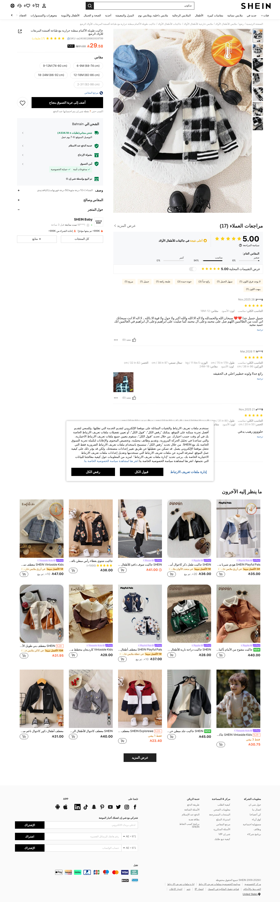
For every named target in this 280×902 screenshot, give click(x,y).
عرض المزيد (140, 757)
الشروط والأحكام (252, 889)
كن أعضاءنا (255, 814)
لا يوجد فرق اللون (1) (250, 281)
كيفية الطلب (223, 804)
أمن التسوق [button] (86, 163)
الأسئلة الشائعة (191, 809)
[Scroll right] (11, 15)
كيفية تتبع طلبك (222, 839)
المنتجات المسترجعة (219, 814)
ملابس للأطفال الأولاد (226, 24)
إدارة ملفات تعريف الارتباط (180, 884)
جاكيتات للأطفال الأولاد (169, 24)
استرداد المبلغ (223, 819)
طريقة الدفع (193, 804)
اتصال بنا (256, 809)
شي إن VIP (224, 834)
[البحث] (90, 6)
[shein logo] (256, 5)
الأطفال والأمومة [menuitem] (70, 15)
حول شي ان (255, 804)
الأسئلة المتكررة (222, 829)
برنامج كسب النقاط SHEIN (189, 825)
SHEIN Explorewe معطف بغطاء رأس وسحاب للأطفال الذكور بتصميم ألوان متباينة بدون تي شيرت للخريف (139, 731)
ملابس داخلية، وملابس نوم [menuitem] (153, 15)
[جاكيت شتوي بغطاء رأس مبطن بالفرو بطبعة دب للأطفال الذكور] (91, 528)
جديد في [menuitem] (251, 15)
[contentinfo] (76, 872)
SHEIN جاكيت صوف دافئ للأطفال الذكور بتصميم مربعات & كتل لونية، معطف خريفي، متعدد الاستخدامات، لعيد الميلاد (140, 564)
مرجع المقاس (223, 824)
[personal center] (44, 5)
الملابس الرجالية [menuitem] (181, 15)
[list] (105, 807)
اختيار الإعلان (175, 889)
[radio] (88, 65)
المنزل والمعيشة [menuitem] (124, 15)
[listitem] (238, 539)
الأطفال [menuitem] (199, 15)
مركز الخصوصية (253, 884)
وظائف (257, 829)
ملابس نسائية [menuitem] (235, 15)
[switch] (192, 269)
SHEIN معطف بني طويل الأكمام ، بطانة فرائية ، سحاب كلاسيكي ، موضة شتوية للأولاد (41, 645)
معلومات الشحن (222, 809)
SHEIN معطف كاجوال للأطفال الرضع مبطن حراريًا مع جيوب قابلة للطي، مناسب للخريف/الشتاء (91, 731)
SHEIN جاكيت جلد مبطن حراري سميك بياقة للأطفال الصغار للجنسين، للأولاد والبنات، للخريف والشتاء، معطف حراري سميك (189, 731)
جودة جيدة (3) (184, 281)
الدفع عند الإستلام (190, 814)
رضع (241, 24)
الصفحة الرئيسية (254, 24)
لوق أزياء (256, 819)
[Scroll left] (16, 15)
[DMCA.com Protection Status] (125, 880)
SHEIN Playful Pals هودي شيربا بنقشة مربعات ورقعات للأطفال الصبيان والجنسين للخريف (238, 564)
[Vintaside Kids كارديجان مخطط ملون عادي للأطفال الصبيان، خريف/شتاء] (91, 614)
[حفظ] (22, 102)
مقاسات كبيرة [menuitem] (215, 15)
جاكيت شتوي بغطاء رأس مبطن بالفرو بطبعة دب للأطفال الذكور (91, 560)
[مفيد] (134, 339)
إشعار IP (199, 889)
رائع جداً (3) (204, 281)
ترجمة (260, 329)
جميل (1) (144, 281)
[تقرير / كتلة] (115, 339)
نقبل (135, 865)
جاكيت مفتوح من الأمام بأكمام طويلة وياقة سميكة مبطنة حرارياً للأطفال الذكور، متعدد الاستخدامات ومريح (238, 649)
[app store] (65, 808)
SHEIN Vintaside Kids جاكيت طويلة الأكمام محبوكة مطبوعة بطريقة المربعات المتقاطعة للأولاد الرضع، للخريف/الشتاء (238, 734)
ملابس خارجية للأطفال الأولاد (198, 24)
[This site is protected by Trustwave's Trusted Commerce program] (135, 880)
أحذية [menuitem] (108, 15)
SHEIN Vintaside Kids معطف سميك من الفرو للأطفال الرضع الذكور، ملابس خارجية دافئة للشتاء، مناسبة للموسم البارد (42, 564)
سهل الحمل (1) (224, 281)
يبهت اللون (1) (253, 289)
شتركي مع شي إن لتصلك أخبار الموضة (118, 817)
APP (65, 799)
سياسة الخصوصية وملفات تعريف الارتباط (219, 884)
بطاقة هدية (194, 819)
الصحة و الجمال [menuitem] (92, 15)
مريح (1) (129, 281)
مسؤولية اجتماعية (252, 824)
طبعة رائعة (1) (163, 281)
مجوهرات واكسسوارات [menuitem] (44, 15)
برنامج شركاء (254, 834)
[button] (19, 5)
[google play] (57, 808)
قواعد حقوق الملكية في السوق (223, 889)
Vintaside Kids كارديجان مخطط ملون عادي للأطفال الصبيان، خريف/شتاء (91, 649)
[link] (36, 5)
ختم (188, 889)
